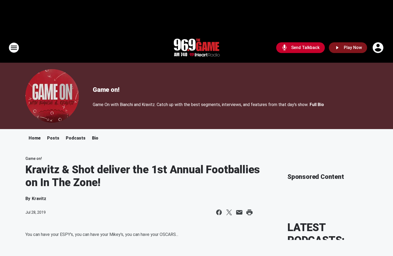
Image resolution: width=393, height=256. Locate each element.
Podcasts (76, 138)
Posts (53, 138)
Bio (95, 138)
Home (35, 138)
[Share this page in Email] (239, 212)
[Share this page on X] (229, 212)
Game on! (106, 89)
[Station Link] (196, 48)
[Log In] (378, 47)
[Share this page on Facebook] (219, 212)
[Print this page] (249, 212)
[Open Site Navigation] (14, 47)
